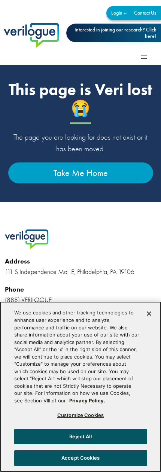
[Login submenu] (125, 13)
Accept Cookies (80, 458)
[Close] (149, 313)
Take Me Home (81, 173)
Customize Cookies (80, 415)
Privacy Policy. (87, 401)
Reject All (80, 436)
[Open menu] (143, 57)
